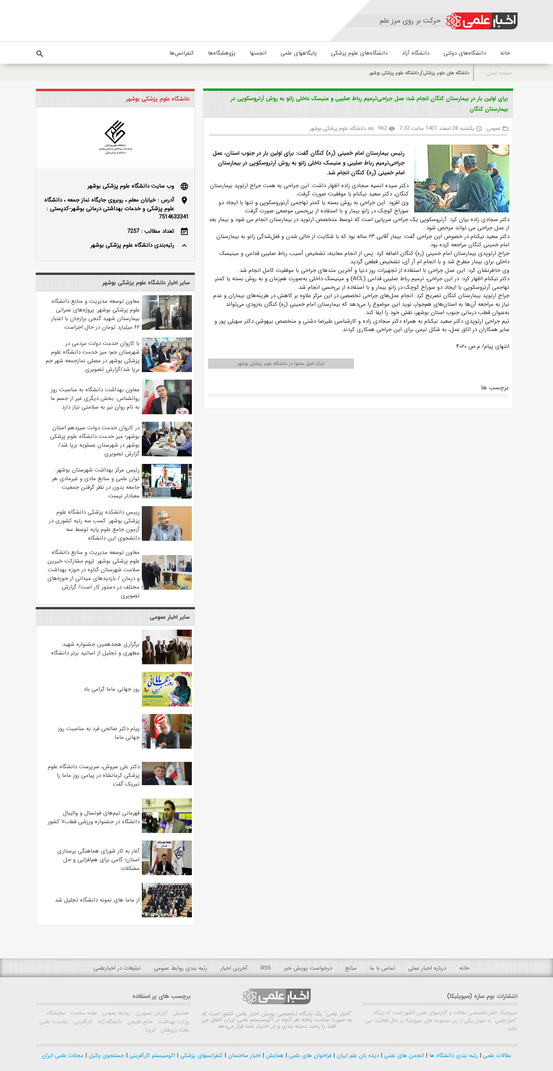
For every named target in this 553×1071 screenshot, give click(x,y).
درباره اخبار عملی (427, 968)
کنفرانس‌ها (181, 53)
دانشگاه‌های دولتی (465, 53)
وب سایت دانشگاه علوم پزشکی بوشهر (131, 186)
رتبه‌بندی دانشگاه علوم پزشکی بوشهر (132, 245)
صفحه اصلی (499, 73)
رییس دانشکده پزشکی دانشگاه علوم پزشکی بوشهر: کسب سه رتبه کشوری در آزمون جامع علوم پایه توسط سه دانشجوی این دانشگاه (94, 525)
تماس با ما (382, 968)
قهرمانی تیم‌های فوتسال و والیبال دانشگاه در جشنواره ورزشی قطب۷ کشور (94, 817)
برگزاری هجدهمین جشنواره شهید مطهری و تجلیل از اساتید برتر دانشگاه (95, 649)
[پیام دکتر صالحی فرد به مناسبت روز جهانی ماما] (167, 747)
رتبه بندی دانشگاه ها (452, 1055)
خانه (505, 53)
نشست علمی (54, 1022)
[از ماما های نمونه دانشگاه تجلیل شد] (167, 915)
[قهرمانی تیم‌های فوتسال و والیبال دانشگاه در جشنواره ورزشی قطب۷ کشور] (167, 831)
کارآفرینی (82, 1022)
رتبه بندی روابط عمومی (180, 968)
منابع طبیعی (139, 1022)
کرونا (150, 1030)
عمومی (493, 128)
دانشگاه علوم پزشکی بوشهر (394, 72)
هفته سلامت (83, 1013)
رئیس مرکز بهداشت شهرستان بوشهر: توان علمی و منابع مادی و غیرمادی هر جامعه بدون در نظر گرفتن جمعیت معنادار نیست (96, 482)
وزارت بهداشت (172, 1022)
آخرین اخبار (234, 968)
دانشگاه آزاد (415, 53)
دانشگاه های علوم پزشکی (446, 72)
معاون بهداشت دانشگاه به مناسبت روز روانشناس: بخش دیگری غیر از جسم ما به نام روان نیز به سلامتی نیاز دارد (95, 398)
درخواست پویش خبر (308, 968)
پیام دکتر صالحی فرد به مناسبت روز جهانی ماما (99, 733)
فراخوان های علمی (309, 1055)
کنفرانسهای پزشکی (200, 1055)
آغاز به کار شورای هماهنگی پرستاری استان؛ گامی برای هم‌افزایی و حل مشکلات (98, 860)
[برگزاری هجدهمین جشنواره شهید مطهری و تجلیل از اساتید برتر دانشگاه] (167, 662)
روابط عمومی (115, 1013)
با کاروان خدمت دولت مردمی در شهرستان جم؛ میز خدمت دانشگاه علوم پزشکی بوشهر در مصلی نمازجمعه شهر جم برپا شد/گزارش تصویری (93, 356)
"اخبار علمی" (338, 1013)
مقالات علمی (496, 1055)
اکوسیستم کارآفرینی (151, 1055)
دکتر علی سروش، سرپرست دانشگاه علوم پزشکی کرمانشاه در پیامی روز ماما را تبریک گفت (94, 775)
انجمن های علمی (403, 1055)
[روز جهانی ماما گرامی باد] (167, 704)
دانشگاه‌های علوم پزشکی (359, 53)
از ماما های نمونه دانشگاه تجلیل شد (97, 900)
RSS (266, 968)
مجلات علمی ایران (63, 1055)
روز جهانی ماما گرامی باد (112, 689)
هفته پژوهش (174, 1030)
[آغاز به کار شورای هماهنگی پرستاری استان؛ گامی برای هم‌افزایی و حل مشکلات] (167, 873)
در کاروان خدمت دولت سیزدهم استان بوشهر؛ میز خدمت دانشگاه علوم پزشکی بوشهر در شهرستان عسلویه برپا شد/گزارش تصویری (95, 440)
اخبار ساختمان (243, 1055)
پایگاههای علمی (299, 53)
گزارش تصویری (151, 1013)
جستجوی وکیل (105, 1055)
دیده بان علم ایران (357, 1055)
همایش (180, 1013)
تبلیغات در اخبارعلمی (117, 968)
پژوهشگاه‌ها (221, 53)
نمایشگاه (56, 1013)
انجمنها (258, 53)
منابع (351, 968)
